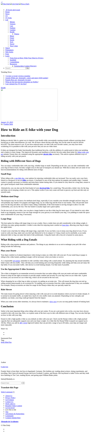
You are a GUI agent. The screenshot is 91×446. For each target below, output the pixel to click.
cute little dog (19, 178)
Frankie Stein (8, 124)
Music (12, 36)
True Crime (14, 46)
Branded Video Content (13, 406)
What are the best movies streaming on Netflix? (21, 82)
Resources (13, 64)
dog (2, 342)
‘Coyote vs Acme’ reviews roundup (17, 76)
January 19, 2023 (7, 122)
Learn (7, 56)
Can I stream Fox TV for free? (16, 84)
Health (12, 32)
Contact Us (9, 402)
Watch (7, 48)
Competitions (14, 62)
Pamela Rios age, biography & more (18, 80)
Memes (12, 22)
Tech (11, 42)
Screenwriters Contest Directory (25, 66)
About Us (8, 396)
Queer (12, 38)
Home (7, 12)
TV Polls (8, 18)
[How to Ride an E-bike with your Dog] (16, 362)
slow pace (53, 302)
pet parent (16, 261)
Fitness (16, 34)
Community (9, 416)
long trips (65, 225)
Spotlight (13, 60)
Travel (12, 44)
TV (6, 16)
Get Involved (10, 408)
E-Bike (6, 342)
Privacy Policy (10, 398)
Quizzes (12, 24)
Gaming (12, 30)
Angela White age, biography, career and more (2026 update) (26, 78)
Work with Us (10, 404)
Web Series (9, 52)
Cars (11, 26)
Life (6, 20)
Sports (12, 40)
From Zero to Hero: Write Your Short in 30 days (26, 58)
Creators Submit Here (13, 418)
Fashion (12, 28)
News (7, 14)
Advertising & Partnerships (14, 414)
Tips (10, 342)
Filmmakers (9, 50)
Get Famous (9, 400)
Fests (7, 54)
